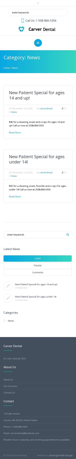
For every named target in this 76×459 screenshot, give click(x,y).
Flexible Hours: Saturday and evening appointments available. (37, 439)
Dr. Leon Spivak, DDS (15, 358)
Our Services (10, 386)
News (15, 67)
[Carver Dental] (38, 28)
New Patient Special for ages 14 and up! (37, 95)
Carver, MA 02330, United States (20, 420)
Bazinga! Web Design (61, 455)
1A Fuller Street (12, 413)
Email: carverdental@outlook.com (21, 433)
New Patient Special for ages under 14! (37, 159)
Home (7, 67)
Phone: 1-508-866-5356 (15, 426)
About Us (8, 379)
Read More (15, 132)
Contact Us (9, 392)
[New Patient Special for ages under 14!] (8, 298)
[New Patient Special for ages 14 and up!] (8, 286)
